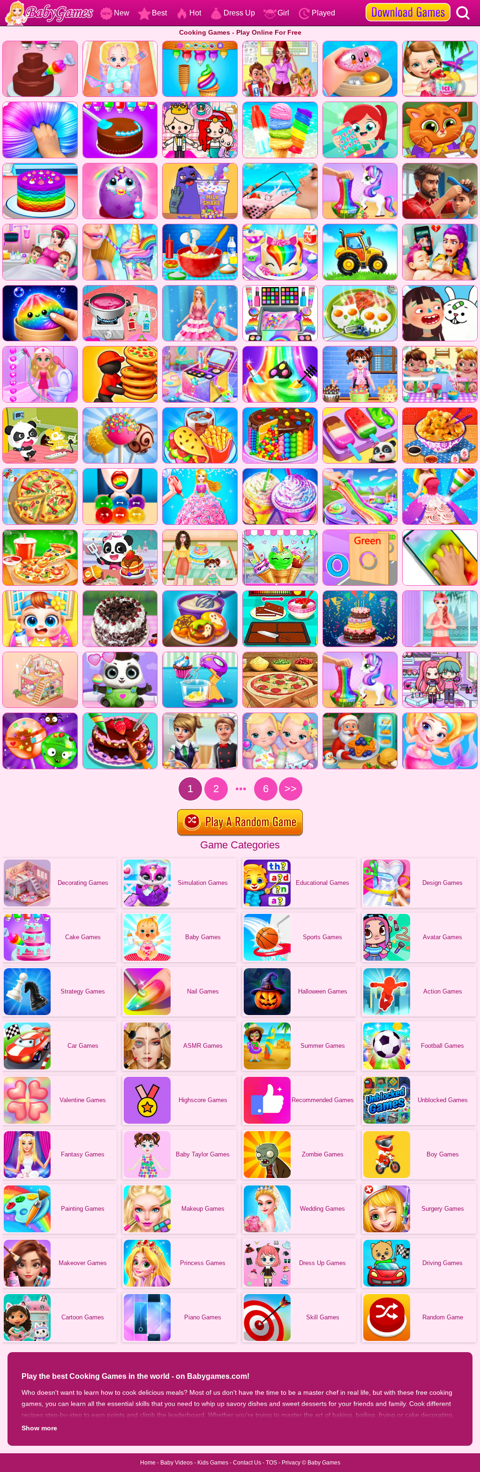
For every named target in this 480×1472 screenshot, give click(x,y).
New (121, 13)
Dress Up (239, 13)
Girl (283, 13)
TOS (271, 1462)
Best (159, 13)
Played (323, 13)
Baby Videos (176, 1462)
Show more (39, 1428)
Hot (195, 13)
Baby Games (324, 1462)
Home (148, 1462)
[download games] (408, 3)
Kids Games (212, 1462)
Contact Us (247, 1462)
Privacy (291, 1462)
